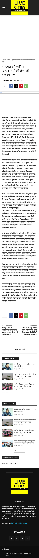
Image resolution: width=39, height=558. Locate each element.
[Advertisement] (19, 35)
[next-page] (7, 394)
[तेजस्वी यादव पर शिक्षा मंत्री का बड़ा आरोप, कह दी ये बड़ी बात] (7, 366)
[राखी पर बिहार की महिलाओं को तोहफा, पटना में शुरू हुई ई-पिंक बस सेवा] (7, 386)
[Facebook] (11, 86)
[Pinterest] (21, 86)
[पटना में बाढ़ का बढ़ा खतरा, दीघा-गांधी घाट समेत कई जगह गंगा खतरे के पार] (7, 376)
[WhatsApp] (26, 86)
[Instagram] (17, 538)
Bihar (8, 60)
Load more (18, 451)
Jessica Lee (5, 463)
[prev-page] (3, 394)
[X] (16, 86)
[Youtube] (27, 538)
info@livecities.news (19, 523)
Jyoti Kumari (8, 80)
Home (4, 60)
